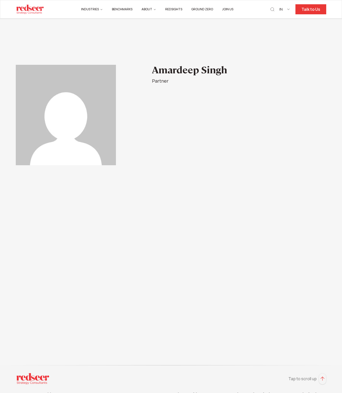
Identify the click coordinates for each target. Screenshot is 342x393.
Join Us (227, 9)
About (146, 9)
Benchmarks (122, 9)
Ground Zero (202, 9)
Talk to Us (310, 9)
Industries (90, 9)
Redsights (173, 9)
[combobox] (284, 9)
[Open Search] (272, 9)
